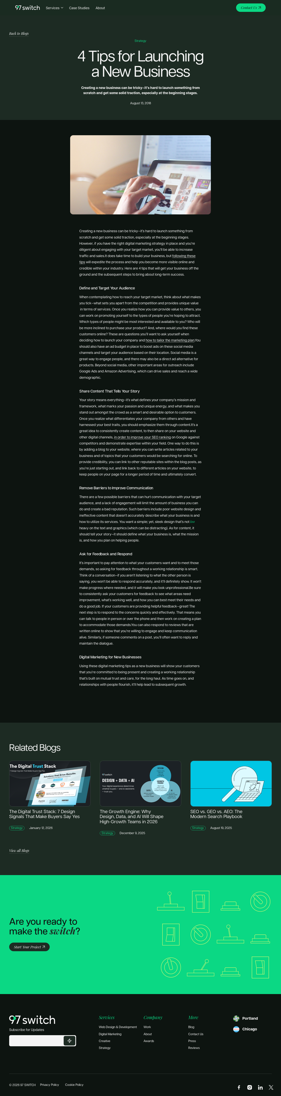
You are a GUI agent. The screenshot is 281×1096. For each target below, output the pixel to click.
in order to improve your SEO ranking (142, 437)
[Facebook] (239, 1087)
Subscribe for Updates (26, 1029)
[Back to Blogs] (19, 34)
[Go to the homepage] (32, 1019)
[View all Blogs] (19, 851)
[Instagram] (249, 1087)
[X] (271, 1087)
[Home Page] (27, 7)
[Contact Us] (251, 7)
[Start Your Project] (29, 947)
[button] (54, 7)
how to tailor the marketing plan (170, 340)
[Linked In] (260, 1087)
